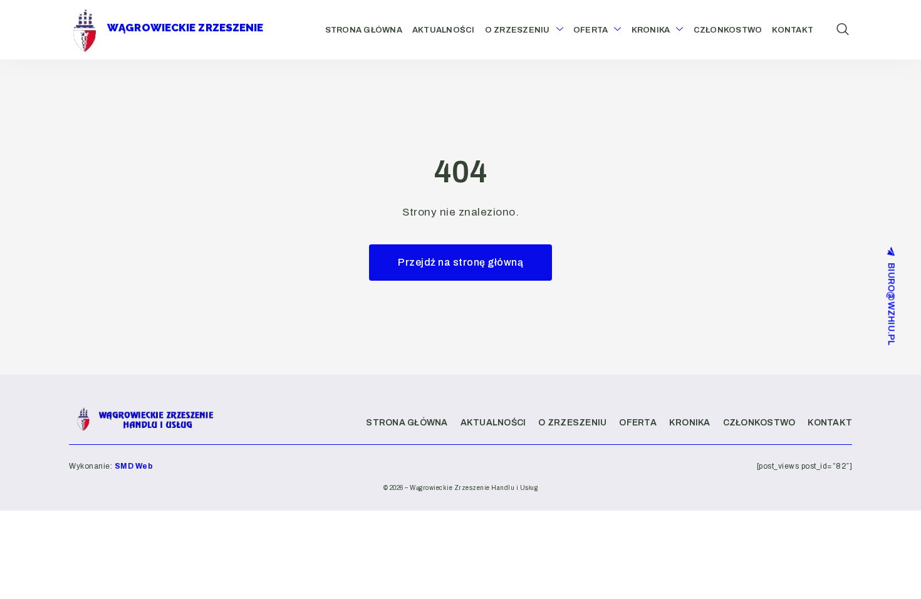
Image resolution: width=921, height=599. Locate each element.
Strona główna (363, 30)
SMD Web (134, 466)
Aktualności (443, 30)
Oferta (590, 30)
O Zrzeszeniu (517, 30)
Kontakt (792, 30)
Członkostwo (728, 30)
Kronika (651, 30)
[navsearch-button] (842, 30)
